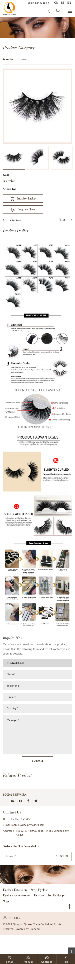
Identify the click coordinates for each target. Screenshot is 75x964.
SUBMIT (37, 761)
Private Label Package (49, 895)
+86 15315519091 (20, 818)
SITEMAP (14, 918)
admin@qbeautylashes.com (28, 824)
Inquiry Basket (26, 198)
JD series (22, 59)
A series (8, 59)
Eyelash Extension (15, 890)
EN (69, 2)
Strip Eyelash (39, 890)
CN (56, 2)
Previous (16, 220)
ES (62, 2)
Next (62, 220)
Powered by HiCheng (27, 928)
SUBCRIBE (62, 856)
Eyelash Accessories (16, 895)
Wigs (6, 901)
